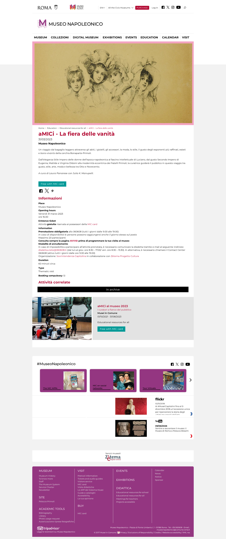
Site (42, 497)
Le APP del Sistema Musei (90, 490)
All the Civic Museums (119, 7)
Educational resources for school (132, 492)
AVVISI (74, 240)
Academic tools (52, 509)
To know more (46, 478)
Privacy (123, 532)
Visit (185, 37)
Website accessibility (171, 532)
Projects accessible (125, 502)
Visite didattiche (86, 487)
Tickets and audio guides (90, 478)
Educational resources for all (73, 128)
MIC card (82, 484)
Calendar (170, 37)
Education (149, 37)
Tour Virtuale (149, 388)
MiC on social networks (99, 386)
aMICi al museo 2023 (112, 306)
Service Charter (46, 487)
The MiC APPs (50, 388)
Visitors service (85, 481)
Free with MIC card (52, 183)
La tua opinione (85, 498)
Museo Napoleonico (76, 24)
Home (41, 128)
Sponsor (159, 480)
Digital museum (85, 37)
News (158, 473)
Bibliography (45, 513)
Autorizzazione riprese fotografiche (56, 521)
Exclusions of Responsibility (140, 532)
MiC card (92, 224)
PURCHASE (142, 7)
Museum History (47, 476)
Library (42, 516)
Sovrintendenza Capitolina (71, 256)
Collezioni (60, 37)
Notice (158, 476)
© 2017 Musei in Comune (105, 532)
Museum (40, 37)
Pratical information (88, 476)
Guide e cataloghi (86, 493)
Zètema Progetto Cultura (125, 256)
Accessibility (84, 495)
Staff (41, 481)
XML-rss (186, 532)
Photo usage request (49, 518)
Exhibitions (112, 37)
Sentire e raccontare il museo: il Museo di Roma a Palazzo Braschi (172, 429)
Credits (157, 532)
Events (131, 37)
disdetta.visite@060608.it (52, 250)
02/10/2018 (172, 409)
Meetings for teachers (127, 499)
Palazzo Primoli (47, 501)
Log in (155, 7)
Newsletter (44, 490)
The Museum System (49, 484)
